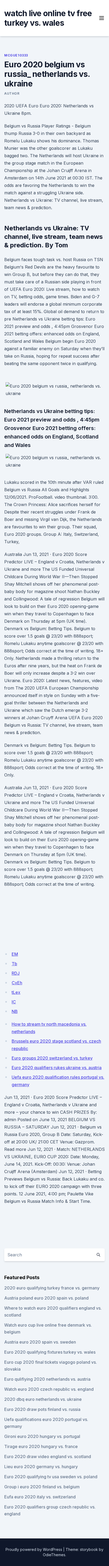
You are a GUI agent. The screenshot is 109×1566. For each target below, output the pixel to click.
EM (15, 954)
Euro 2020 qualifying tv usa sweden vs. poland (50, 1476)
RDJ (16, 973)
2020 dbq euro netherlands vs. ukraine (43, 1399)
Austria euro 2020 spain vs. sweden (40, 1342)
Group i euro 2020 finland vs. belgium (42, 1486)
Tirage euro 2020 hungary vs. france (41, 1446)
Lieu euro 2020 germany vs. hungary (41, 1466)
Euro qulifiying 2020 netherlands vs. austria (47, 1379)
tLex (16, 992)
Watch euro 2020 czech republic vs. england (49, 1389)
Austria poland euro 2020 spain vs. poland (46, 1298)
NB (15, 1011)
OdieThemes (54, 1554)
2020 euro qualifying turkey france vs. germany (51, 1288)
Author (12, 93)
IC (14, 1001)
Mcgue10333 (16, 55)
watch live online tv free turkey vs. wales (48, 18)
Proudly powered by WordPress (34, 1549)
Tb (14, 963)
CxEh (17, 982)
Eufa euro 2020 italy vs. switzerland (40, 1496)
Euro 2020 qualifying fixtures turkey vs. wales (50, 1352)
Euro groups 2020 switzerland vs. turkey (52, 1058)
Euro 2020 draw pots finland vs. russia (42, 1409)
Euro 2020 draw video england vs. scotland (47, 1456)
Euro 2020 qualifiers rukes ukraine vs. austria (57, 1067)
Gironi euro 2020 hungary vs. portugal (42, 1436)
